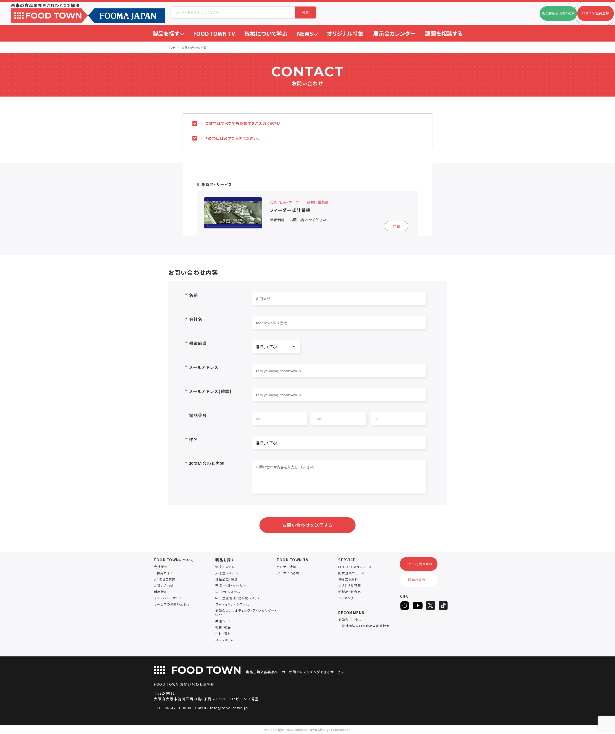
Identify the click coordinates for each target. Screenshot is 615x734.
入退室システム (226, 573)
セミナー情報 (286, 566)
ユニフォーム (224, 639)
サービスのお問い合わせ (172, 604)
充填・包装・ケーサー (230, 585)
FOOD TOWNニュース (355, 566)
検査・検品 (223, 627)
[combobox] (233, 12)
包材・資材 (223, 633)
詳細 (396, 226)
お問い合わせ (164, 585)
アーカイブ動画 (288, 573)
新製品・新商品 (349, 591)
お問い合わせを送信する (307, 525)
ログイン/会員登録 (419, 564)
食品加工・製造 (226, 579)
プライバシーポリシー (170, 598)
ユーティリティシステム (232, 604)
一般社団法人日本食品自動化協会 (364, 626)
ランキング (346, 598)
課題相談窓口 (418, 579)
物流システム (225, 566)
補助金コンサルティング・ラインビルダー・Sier (246, 612)
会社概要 (160, 566)
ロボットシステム (227, 591)
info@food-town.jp (229, 707)
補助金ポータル (350, 619)
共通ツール (223, 621)
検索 (305, 12)
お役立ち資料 (348, 579)
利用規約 (160, 591)
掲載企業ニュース (351, 573)
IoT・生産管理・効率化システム (238, 598)
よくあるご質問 (165, 579)
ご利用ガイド (163, 573)
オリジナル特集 (349, 585)
